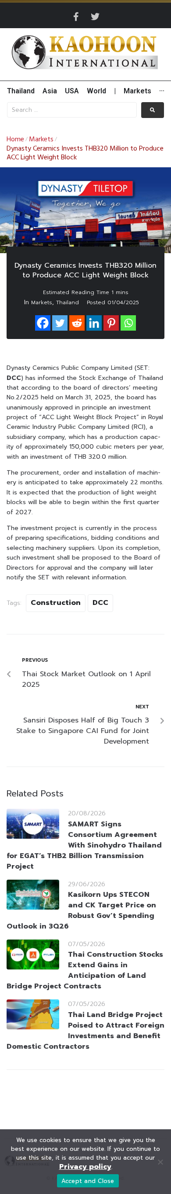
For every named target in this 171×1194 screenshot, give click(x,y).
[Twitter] (95, 17)
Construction (56, 602)
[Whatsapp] (128, 323)
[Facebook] (42, 323)
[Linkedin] (94, 323)
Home (15, 139)
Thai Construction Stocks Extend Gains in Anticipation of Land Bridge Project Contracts (85, 970)
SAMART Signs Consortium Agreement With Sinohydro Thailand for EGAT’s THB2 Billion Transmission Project (84, 845)
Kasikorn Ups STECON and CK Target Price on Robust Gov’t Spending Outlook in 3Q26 (81, 910)
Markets (41, 139)
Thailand (67, 302)
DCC (100, 602)
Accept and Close (87, 1181)
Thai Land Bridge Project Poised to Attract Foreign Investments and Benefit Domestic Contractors (85, 1031)
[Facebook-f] (76, 17)
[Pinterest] (111, 323)
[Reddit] (77, 323)
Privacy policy (85, 1166)
